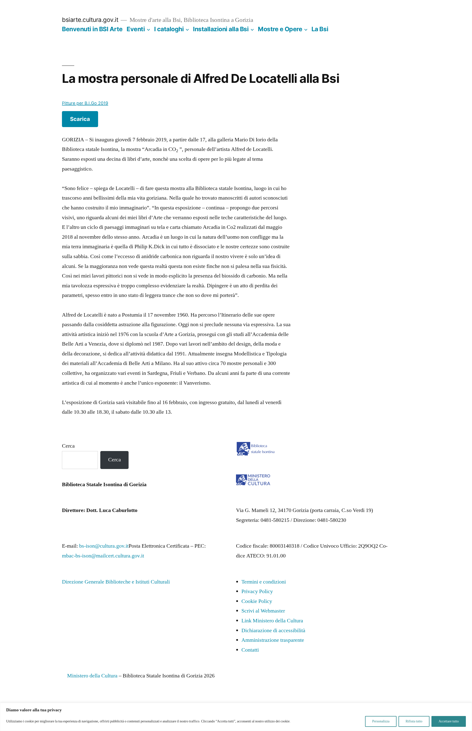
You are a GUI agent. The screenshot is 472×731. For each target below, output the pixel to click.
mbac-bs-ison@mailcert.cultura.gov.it (103, 555)
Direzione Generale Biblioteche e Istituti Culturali (116, 581)
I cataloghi (169, 29)
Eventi (136, 29)
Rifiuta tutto (414, 721)
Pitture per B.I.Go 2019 (85, 103)
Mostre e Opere (280, 29)
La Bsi (319, 29)
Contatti (250, 649)
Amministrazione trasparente (272, 640)
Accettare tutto (449, 721)
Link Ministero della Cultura (272, 620)
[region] (236, 717)
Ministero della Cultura (92, 675)
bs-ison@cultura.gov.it (104, 545)
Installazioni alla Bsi (221, 29)
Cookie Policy (256, 601)
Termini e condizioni (263, 581)
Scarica (80, 119)
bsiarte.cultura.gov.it (90, 19)
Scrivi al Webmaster (263, 610)
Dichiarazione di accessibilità (273, 630)
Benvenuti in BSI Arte (92, 29)
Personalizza (380, 721)
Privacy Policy (257, 591)
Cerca (68, 445)
